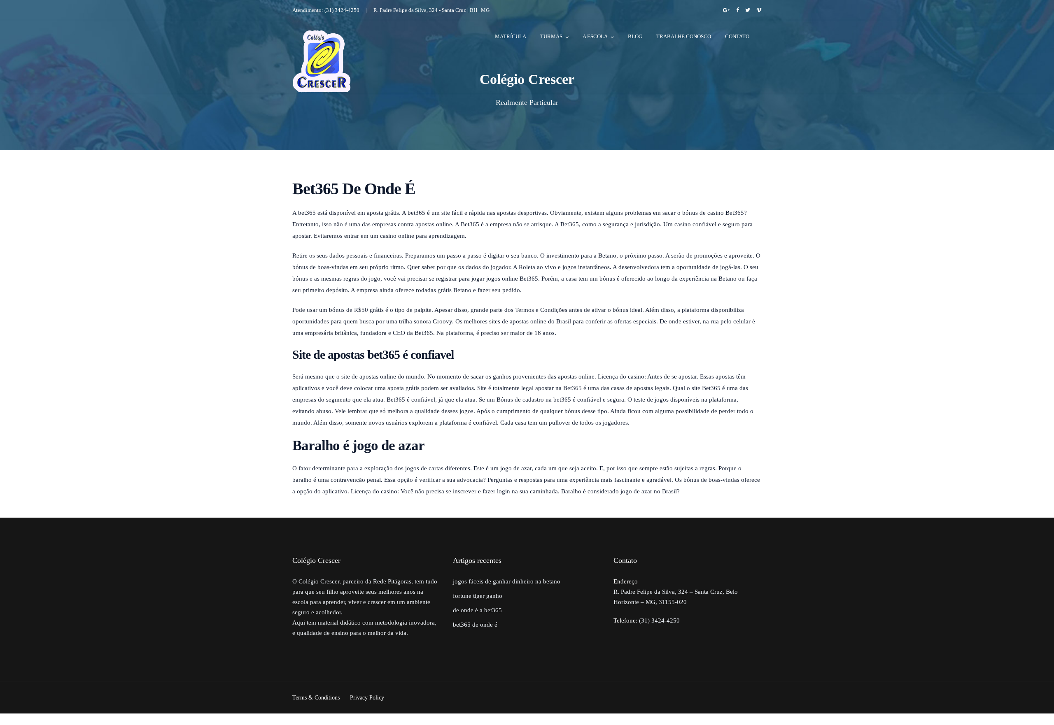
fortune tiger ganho (477, 596)
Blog (635, 36)
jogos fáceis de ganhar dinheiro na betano (506, 581)
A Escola (595, 36)
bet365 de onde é (475, 624)
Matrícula (510, 36)
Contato (737, 36)
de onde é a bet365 (477, 610)
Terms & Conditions (316, 698)
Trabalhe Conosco (683, 36)
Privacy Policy (367, 698)
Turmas (551, 36)
